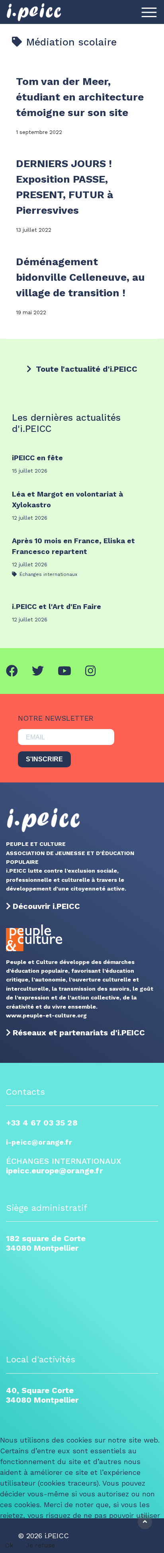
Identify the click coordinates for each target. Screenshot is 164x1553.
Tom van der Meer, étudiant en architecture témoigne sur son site (80, 96)
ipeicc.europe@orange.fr (54, 1170)
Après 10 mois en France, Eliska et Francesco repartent (73, 546)
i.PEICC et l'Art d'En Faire (56, 606)
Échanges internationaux (47, 574)
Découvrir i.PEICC (46, 906)
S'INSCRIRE (44, 759)
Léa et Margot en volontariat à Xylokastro (67, 499)
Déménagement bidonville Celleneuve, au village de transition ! (80, 277)
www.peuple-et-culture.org (46, 1015)
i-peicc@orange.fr (39, 1142)
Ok (9, 1545)
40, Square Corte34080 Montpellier (42, 1395)
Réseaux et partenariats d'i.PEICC (79, 1032)
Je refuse (40, 1545)
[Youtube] (64, 671)
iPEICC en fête (37, 457)
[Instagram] (90, 671)
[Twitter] (38, 671)
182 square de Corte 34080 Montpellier (46, 1243)
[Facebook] (12, 671)
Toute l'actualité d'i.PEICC (85, 369)
